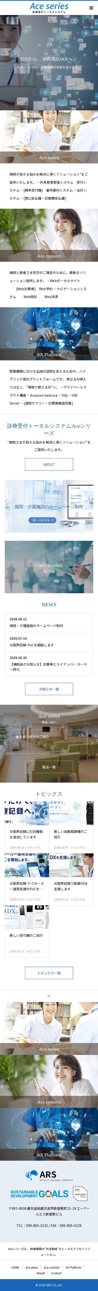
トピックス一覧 (49, 973)
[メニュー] (91, 8)
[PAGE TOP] (49, 996)
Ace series (31, 1267)
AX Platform (73, 1267)
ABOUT (49, 464)
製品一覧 (49, 766)
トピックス (33, 847)
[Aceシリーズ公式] (49, 1175)
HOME (15, 1267)
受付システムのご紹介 (32, 736)
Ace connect (51, 1267)
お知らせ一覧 (49, 689)
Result (41, 1273)
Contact (56, 1273)
